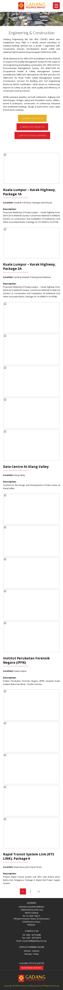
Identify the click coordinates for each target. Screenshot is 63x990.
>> (39, 891)
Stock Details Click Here (31, 967)
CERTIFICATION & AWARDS (32, 135)
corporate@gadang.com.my (34, 941)
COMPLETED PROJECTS (32, 127)
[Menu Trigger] (56, 5)
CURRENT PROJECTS (32, 118)
